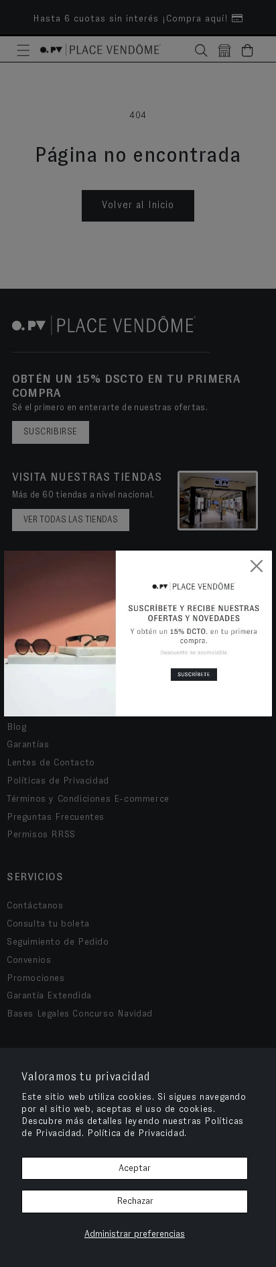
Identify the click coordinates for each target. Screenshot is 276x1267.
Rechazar (135, 1201)
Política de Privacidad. (137, 1133)
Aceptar (135, 1168)
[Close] (256, 566)
